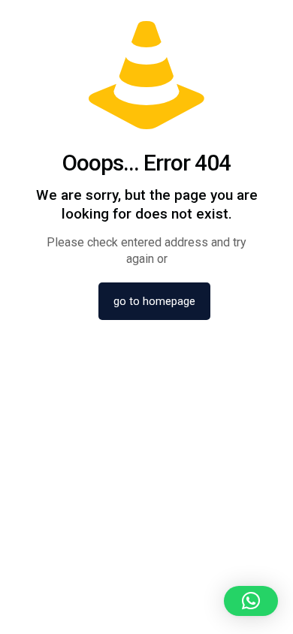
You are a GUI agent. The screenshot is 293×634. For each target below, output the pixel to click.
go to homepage (154, 301)
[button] (251, 601)
